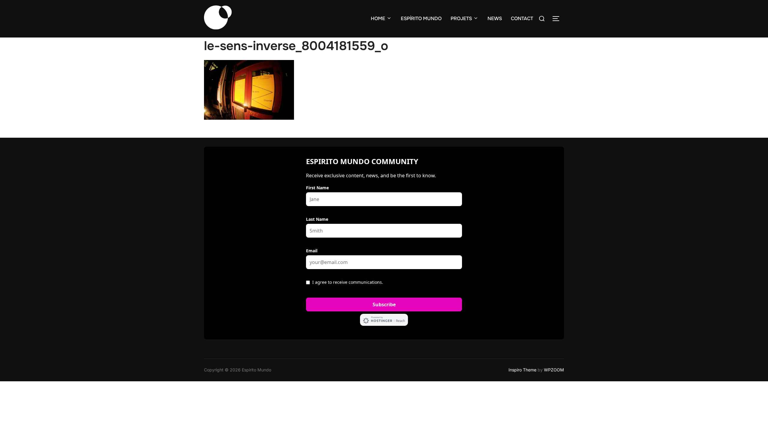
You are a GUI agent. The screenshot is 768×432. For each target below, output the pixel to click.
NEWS (495, 18)
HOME (378, 18)
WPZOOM (554, 369)
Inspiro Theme (522, 369)
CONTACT (522, 18)
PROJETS (461, 18)
